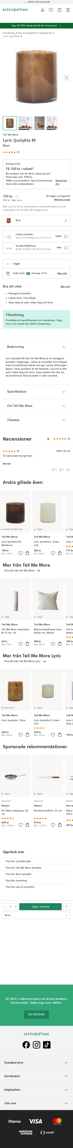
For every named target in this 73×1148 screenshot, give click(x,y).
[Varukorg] (59, 10)
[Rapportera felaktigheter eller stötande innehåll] (68, 470)
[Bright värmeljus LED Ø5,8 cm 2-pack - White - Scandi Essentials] (8, 247)
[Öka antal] (15, 906)
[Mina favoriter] (51, 10)
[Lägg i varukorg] (27, 553)
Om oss (10, 1103)
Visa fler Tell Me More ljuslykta (23, 868)
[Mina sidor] (42, 10)
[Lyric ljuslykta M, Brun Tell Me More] (36, 77)
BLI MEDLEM (36, 1014)
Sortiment (12, 1076)
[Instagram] (36, 1045)
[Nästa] (66, 77)
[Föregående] (6, 77)
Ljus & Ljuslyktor (27, 32)
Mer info (62, 273)
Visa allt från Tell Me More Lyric (22, 661)
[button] (11, 152)
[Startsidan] (15, 10)
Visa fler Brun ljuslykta (18, 874)
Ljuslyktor (46, 32)
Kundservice (13, 1062)
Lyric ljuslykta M (13, 36)
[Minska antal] (5, 906)
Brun (7, 915)
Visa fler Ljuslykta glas (18, 861)
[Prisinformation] (17, 196)
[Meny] (68, 10)
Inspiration (12, 1090)
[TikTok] (47, 1045)
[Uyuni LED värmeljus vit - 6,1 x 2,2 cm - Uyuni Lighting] (8, 236)
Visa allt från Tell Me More (19, 570)
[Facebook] (26, 1045)
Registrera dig (61, 182)
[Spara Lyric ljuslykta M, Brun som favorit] (66, 906)
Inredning (9, 32)
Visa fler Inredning (16, 880)
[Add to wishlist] (21, 553)
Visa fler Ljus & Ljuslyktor (20, 887)
